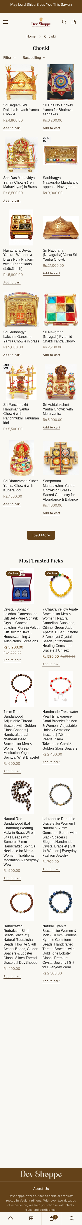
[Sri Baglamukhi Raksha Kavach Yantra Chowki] (21, 82)
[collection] (31, 1218)
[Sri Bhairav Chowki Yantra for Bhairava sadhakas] (61, 82)
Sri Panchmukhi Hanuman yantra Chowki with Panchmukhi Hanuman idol (21, 414)
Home (31, 36)
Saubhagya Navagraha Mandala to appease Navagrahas (60, 182)
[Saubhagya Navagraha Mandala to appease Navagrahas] (61, 155)
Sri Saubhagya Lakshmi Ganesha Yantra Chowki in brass (21, 336)
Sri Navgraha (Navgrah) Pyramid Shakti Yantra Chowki (59, 336)
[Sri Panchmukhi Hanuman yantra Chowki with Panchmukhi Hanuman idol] (21, 382)
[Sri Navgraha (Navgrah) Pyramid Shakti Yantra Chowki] (61, 309)
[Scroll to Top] (74, 1201)
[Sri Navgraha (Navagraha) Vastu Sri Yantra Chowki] (61, 227)
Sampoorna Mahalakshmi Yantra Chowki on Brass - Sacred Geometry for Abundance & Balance (60, 490)
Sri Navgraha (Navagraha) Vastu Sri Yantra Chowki (60, 255)
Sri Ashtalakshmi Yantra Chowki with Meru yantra (58, 409)
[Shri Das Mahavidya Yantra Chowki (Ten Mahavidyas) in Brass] (21, 155)
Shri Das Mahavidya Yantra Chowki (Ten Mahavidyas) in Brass (20, 182)
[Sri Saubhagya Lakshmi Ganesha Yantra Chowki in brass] (21, 309)
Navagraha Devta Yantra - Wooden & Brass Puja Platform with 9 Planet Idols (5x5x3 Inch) (18, 259)
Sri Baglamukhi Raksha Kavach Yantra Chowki (21, 109)
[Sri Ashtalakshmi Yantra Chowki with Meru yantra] (61, 382)
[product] (10, 1218)
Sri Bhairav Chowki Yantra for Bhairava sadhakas (58, 109)
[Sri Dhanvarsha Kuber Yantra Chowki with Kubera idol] (21, 458)
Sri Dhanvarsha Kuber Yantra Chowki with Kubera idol (20, 485)
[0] (74, 22)
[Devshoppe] (41, 22)
